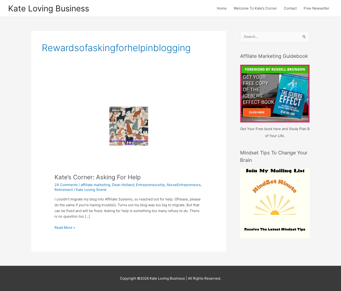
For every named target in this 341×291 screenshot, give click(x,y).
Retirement (64, 189)
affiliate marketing (95, 185)
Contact (290, 8)
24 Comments (66, 185)
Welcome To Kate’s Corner (255, 8)
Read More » (65, 228)
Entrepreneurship (150, 185)
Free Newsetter (316, 8)
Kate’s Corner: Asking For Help (98, 177)
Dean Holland (123, 185)
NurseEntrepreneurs (184, 185)
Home (222, 8)
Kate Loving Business (48, 8)
